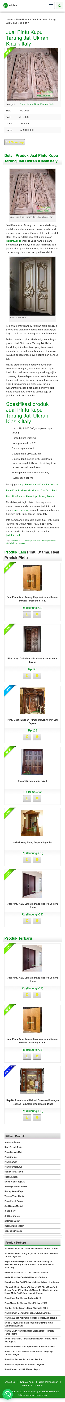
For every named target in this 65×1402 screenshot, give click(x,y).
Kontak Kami (27, 1381)
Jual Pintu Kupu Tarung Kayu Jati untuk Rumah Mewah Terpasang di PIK (31, 1255)
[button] (7, 1394)
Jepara (54, 484)
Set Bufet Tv (11, 1211)
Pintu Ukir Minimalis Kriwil (32, 781)
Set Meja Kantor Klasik (16, 1186)
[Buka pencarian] (59, 5)
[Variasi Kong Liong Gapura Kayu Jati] (32, 823)
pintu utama (20, 543)
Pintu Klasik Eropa (14, 1201)
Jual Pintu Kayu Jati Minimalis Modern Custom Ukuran (31, 1248)
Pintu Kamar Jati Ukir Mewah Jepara (23, 1369)
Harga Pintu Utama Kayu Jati (34, 484)
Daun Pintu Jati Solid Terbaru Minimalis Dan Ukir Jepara (32, 1282)
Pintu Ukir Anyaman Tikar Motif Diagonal (24, 1364)
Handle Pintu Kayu (14, 1172)
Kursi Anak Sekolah (14, 1226)
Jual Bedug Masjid (14, 1206)
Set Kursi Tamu (12, 1216)
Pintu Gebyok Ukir (13, 1152)
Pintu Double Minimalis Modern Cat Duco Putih (31, 490)
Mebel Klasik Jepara (15, 1182)
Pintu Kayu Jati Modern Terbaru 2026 (23, 1298)
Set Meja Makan (12, 1221)
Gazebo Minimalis (13, 1231)
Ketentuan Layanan (32, 1385)
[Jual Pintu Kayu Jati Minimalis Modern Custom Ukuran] (32, 884)
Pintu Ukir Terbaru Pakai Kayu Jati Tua (23, 1359)
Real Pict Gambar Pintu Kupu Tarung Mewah (30, 496)
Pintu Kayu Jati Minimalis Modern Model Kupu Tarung (31, 1318)
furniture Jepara (12, 1142)
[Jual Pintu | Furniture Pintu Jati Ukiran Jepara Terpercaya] (12, 5)
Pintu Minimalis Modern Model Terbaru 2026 (26, 1303)
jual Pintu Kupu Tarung (20, 540)
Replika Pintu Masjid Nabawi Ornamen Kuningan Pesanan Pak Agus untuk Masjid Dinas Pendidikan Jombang (32, 1104)
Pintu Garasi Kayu (13, 1167)
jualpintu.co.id (13, 240)
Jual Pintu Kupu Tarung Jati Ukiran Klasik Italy (27, 37)
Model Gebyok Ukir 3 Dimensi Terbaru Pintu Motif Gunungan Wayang (29, 1324)
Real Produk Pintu (44, 104)
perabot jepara (20, 510)
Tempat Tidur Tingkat (15, 1196)
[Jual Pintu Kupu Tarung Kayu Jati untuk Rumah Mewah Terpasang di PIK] (32, 577)
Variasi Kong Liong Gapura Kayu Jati (32, 842)
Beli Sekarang (14, 142)
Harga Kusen (11, 1177)
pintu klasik (35, 540)
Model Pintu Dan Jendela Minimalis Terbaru (26, 1277)
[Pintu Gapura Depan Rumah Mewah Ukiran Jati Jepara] (32, 700)
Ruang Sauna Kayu (14, 1191)
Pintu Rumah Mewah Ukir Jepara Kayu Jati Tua (28, 1313)
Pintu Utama (22, 19)
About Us (10, 1381)
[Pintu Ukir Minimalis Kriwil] (32, 761)
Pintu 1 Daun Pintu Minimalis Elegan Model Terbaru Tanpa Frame (29, 1332)
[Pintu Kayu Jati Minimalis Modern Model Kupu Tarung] (32, 639)
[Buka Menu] (51, 5)
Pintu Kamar (11, 1162)
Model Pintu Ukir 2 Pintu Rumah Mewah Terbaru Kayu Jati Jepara (31, 1340)
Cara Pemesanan (48, 1381)
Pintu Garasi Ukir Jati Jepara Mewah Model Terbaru (30, 1346)
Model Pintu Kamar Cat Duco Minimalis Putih (26, 1272)
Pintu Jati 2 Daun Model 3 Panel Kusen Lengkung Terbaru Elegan (29, 1353)
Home (9, 19)
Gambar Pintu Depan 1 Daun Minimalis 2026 (26, 1308)
